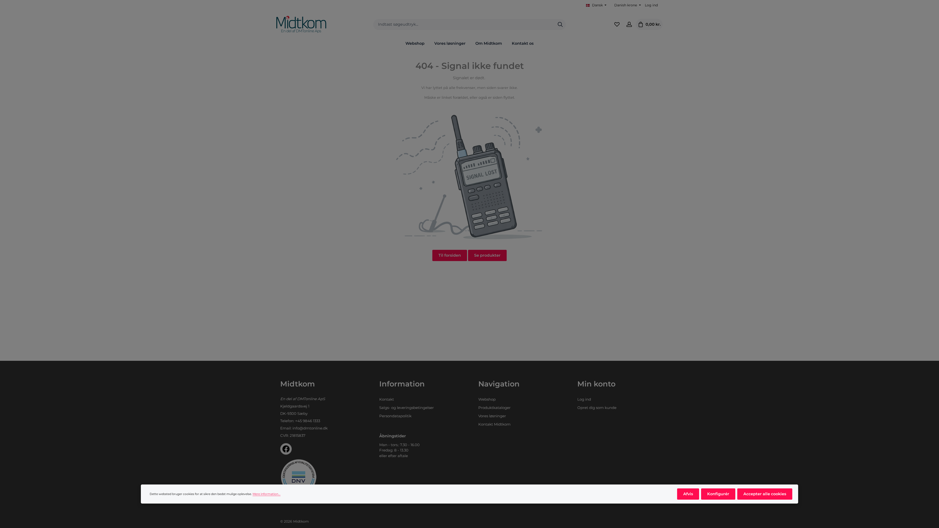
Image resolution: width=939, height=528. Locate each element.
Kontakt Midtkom (494, 424)
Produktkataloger (494, 407)
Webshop (487, 399)
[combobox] (464, 24)
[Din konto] (629, 24)
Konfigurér (718, 494)
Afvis (688, 494)
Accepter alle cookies (764, 494)
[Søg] (560, 24)
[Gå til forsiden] (301, 24)
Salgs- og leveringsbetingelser (406, 407)
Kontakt (386, 399)
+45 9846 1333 (307, 420)
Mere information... (266, 494)
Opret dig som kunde (596, 407)
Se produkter (487, 255)
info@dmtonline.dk (310, 428)
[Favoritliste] (617, 24)
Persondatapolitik (395, 416)
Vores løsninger (492, 416)
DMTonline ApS (311, 398)
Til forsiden (449, 255)
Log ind (651, 5)
